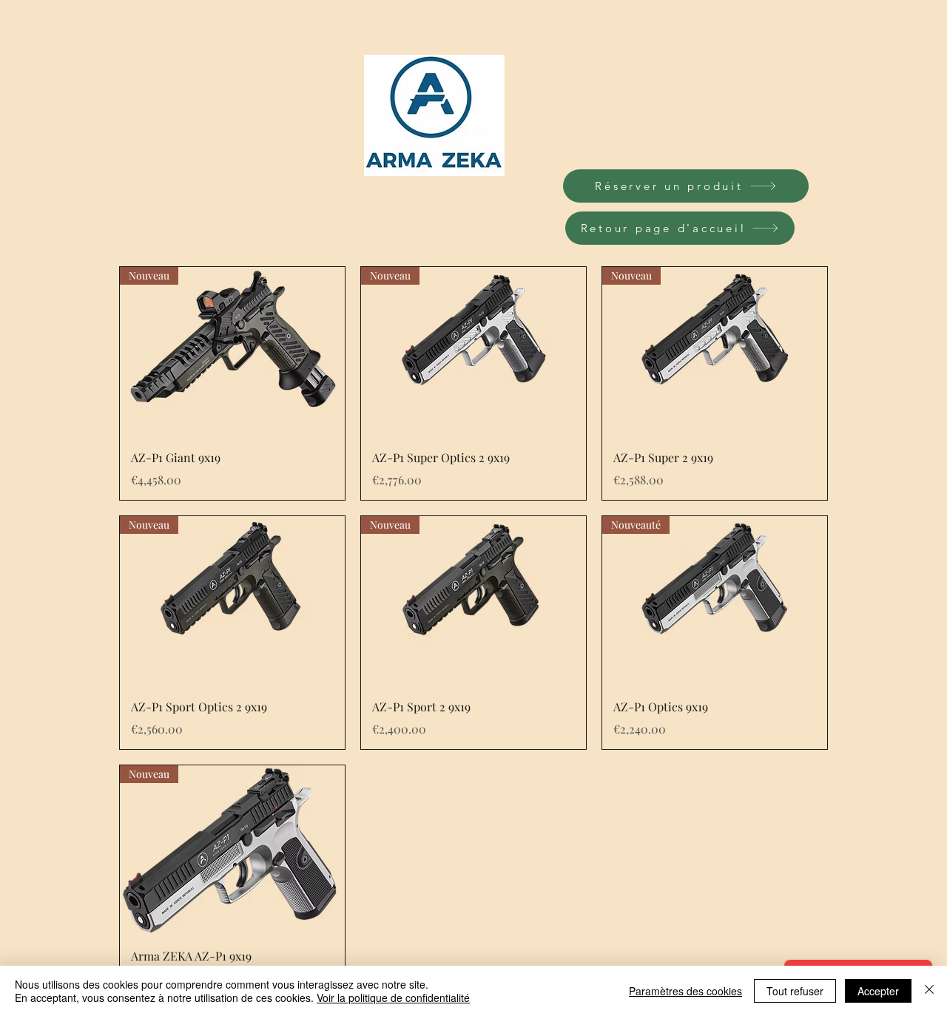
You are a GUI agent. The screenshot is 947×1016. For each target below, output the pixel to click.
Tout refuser (794, 990)
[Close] (929, 991)
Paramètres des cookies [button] (685, 990)
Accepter (878, 990)
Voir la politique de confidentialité (393, 997)
